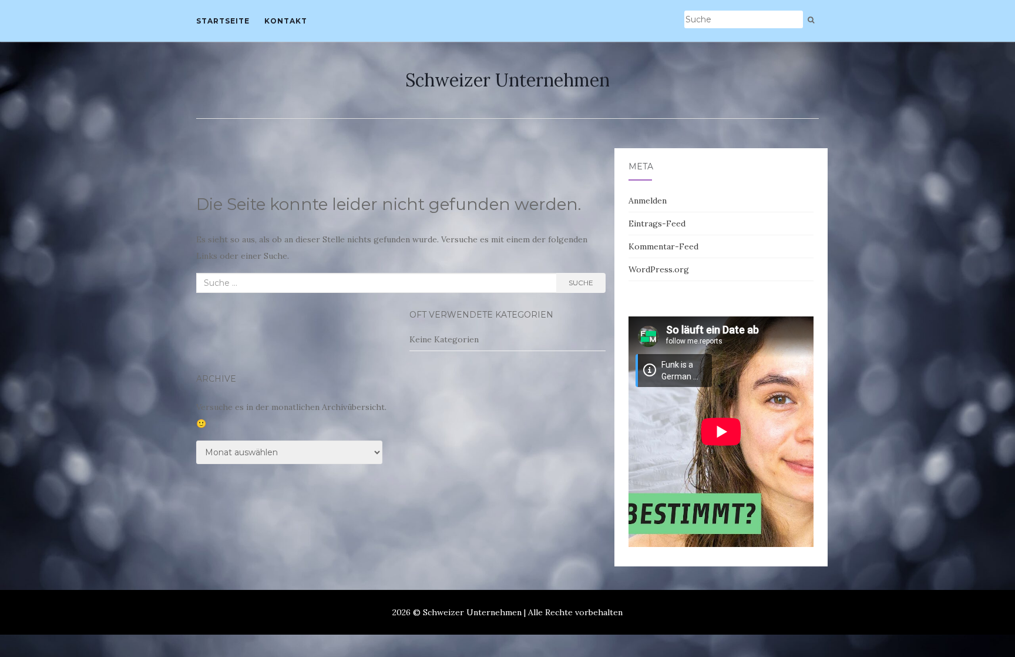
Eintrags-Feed (657, 223)
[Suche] (811, 20)
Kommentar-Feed (663, 246)
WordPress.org (659, 269)
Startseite (223, 20)
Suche (581, 282)
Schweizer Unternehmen (507, 80)
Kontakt (285, 20)
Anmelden (648, 200)
